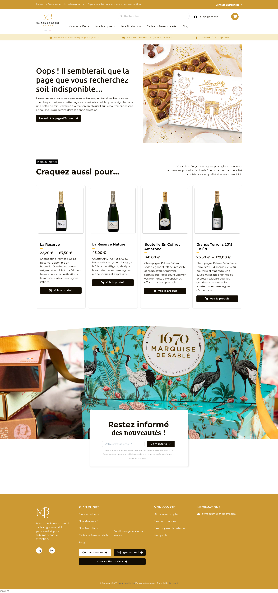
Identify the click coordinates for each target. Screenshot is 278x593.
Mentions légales (127, 583)
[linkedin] (39, 550)
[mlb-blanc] (43, 506)
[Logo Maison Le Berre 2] (47, 15)
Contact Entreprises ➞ (229, 4)
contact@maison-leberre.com (219, 513)
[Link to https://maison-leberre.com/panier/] (235, 16)
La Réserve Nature (56, 244)
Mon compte (209, 17)
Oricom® (173, 583)
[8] (60, 189)
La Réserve (206, 244)
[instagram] (52, 550)
